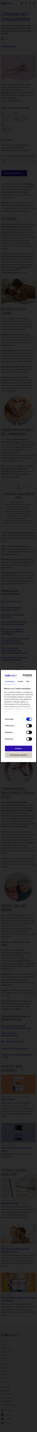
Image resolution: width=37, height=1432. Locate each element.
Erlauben (18, 748)
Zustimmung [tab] (9, 681)
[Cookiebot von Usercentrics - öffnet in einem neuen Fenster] (24, 675)
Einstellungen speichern (18, 755)
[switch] (29, 725)
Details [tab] (20, 681)
